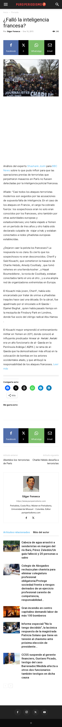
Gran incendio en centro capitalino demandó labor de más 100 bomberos (39, 611)
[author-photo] (31, 491)
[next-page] (11, 686)
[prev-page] (5, 686)
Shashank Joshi (36, 166)
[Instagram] (26, 712)
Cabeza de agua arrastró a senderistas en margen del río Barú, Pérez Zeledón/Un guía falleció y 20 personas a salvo (39, 550)
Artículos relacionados (16, 532)
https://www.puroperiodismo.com (31, 501)
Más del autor (41, 532)
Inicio (5, 12)
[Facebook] (27, 518)
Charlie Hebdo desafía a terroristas (46, 461)
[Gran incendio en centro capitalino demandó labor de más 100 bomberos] (11, 612)
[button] (57, 4)
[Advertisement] (31, 132)
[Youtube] (44, 712)
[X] (34, 518)
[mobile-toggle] (5, 4)
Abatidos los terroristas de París (16, 461)
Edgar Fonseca (13, 31)
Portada (15, 12)
